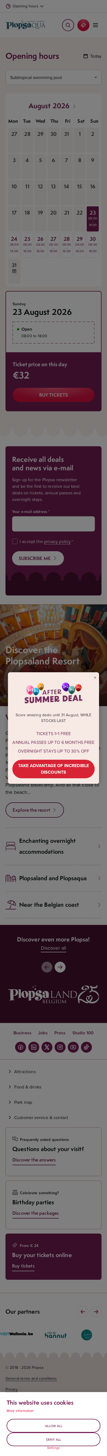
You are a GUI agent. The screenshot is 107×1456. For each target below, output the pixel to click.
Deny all (53, 1439)
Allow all (53, 1425)
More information (20, 1410)
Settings (53, 1447)
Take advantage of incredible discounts (53, 768)
